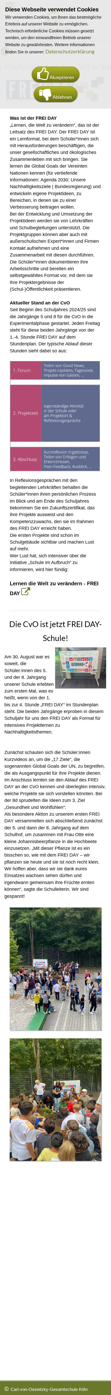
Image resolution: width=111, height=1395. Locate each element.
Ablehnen (62, 97)
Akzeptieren (61, 77)
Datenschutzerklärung (69, 51)
